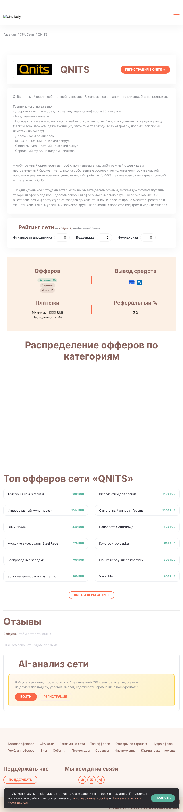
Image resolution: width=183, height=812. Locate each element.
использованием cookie (90, 798)
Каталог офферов (21, 744)
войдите (65, 228)
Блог (44, 750)
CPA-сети (47, 744)
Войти (25, 696)
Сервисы (102, 750)
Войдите (9, 634)
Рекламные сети (72, 744)
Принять (163, 798)
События (59, 750)
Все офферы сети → (91, 595)
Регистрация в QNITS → (145, 69)
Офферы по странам (131, 744)
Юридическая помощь (158, 750)
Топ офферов (100, 744)
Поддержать (20, 780)
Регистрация (55, 696)
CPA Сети (27, 34)
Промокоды (81, 750)
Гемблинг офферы (21, 750)
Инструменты (125, 750)
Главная (9, 34)
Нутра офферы (163, 744)
